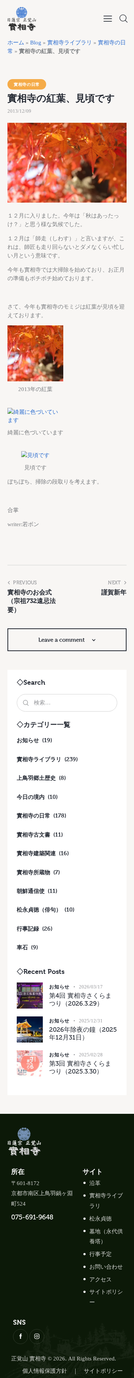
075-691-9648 (32, 1217)
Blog (35, 43)
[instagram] (36, 1336)
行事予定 (100, 1254)
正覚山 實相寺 (28, 1359)
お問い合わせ (106, 1267)
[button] (107, 18)
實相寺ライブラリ (69, 43)
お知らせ (59, 987)
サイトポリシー (103, 1371)
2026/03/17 (91, 987)
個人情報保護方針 (44, 1371)
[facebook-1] (20, 1336)
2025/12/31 (91, 1021)
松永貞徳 (100, 1219)
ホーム (15, 43)
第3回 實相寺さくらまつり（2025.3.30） (80, 1067)
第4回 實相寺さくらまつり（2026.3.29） (80, 999)
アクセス (100, 1279)
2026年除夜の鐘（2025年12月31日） (83, 1033)
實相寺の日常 (27, 84)
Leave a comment (62, 639)
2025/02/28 (91, 1054)
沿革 (94, 1183)
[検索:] (67, 703)
